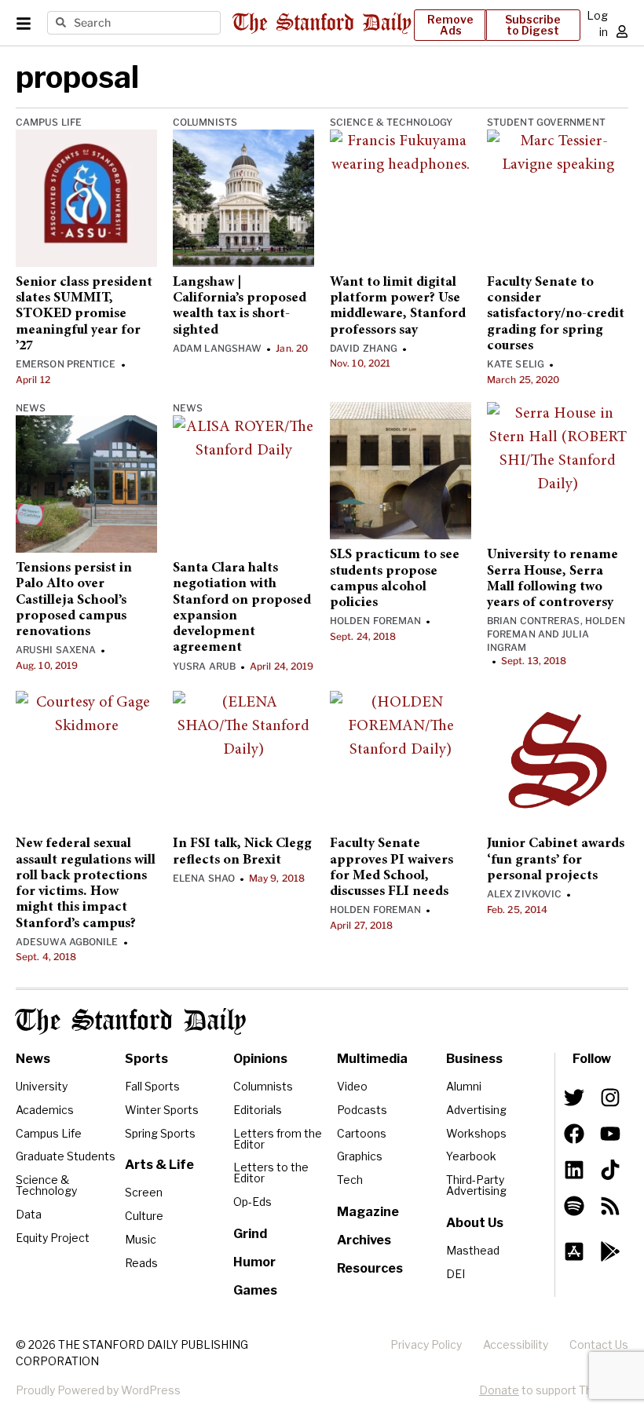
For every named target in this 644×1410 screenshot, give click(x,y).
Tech (350, 1179)
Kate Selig (515, 364)
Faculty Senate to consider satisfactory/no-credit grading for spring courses (555, 314)
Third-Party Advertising (476, 1185)
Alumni (463, 1086)
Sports (146, 1058)
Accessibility (515, 1344)
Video (352, 1086)
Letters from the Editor (277, 1139)
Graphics (359, 1156)
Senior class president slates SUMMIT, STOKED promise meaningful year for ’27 (84, 314)
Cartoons (361, 1133)
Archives (364, 1240)
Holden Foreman (375, 620)
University (42, 1086)
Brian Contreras (533, 620)
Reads (141, 1262)
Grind (250, 1233)
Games (255, 1290)
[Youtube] (610, 1133)
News (31, 408)
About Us (474, 1222)
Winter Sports (162, 1109)
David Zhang (363, 348)
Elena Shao (204, 878)
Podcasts (362, 1109)
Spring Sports (160, 1133)
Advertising (476, 1109)
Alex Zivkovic (524, 894)
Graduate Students (65, 1156)
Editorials (257, 1109)
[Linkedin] (574, 1169)
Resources (370, 1268)
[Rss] (610, 1205)
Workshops (476, 1133)
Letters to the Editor (271, 1172)
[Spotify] (574, 1205)
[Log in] (622, 31)
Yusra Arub (204, 666)
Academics (45, 1109)
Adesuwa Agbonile (67, 942)
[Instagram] (610, 1097)
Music (140, 1239)
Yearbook (471, 1156)
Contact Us (598, 1344)
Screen (144, 1192)
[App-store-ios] (574, 1251)
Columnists (205, 122)
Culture (144, 1215)
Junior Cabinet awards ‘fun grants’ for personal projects (555, 860)
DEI (455, 1273)
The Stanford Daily (131, 1021)
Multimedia (372, 1058)
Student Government (546, 122)
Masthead (472, 1250)
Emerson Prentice (66, 364)
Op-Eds (252, 1201)
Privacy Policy (426, 1344)
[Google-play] (610, 1251)
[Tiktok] (610, 1169)
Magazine (368, 1211)
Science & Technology (391, 122)
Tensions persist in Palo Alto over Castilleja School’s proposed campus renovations (74, 600)
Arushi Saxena (56, 650)
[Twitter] (574, 1097)
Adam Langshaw (217, 348)
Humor (254, 1262)
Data (29, 1214)
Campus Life (49, 122)
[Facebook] (574, 1133)
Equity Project (53, 1237)
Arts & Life (159, 1164)
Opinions (260, 1058)
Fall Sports (152, 1086)
